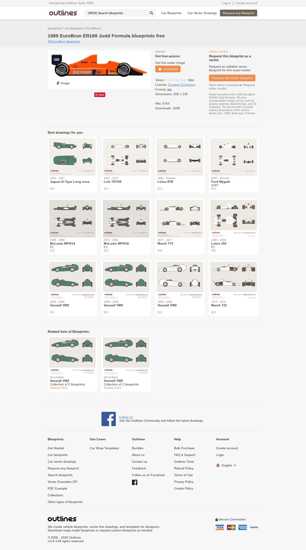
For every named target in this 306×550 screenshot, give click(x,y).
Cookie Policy (183, 488)
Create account (246, 3)
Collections (55, 495)
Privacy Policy (184, 481)
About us (138, 455)
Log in (226, 3)
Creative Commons (181, 84)
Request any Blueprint (238, 13)
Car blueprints (58, 455)
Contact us (139, 461)
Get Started (56, 448)
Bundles (137, 448)
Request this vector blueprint (232, 78)
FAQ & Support (184, 455)
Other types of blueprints (65, 502)
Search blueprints (60, 475)
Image (65, 83)
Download (170, 69)
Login (220, 455)
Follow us (126, 417)
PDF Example (57, 488)
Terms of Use (183, 475)
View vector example (223, 85)
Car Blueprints (171, 13)
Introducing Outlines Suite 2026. (71, 3)
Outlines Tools (184, 461)
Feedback (139, 468)
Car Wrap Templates (104, 448)
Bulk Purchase (184, 448)
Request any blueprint (63, 468)
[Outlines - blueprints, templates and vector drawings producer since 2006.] (63, 12)
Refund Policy (184, 468)
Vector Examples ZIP (62, 481)
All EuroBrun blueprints (64, 41)
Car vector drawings (62, 461)
